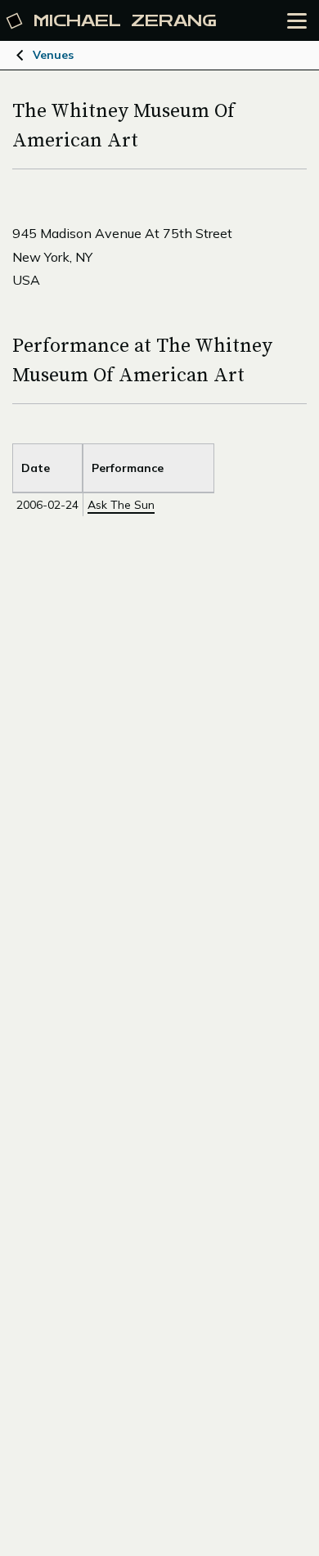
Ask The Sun (121, 504)
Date (35, 468)
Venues (53, 54)
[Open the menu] (297, 21)
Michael (125, 20)
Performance (128, 468)
